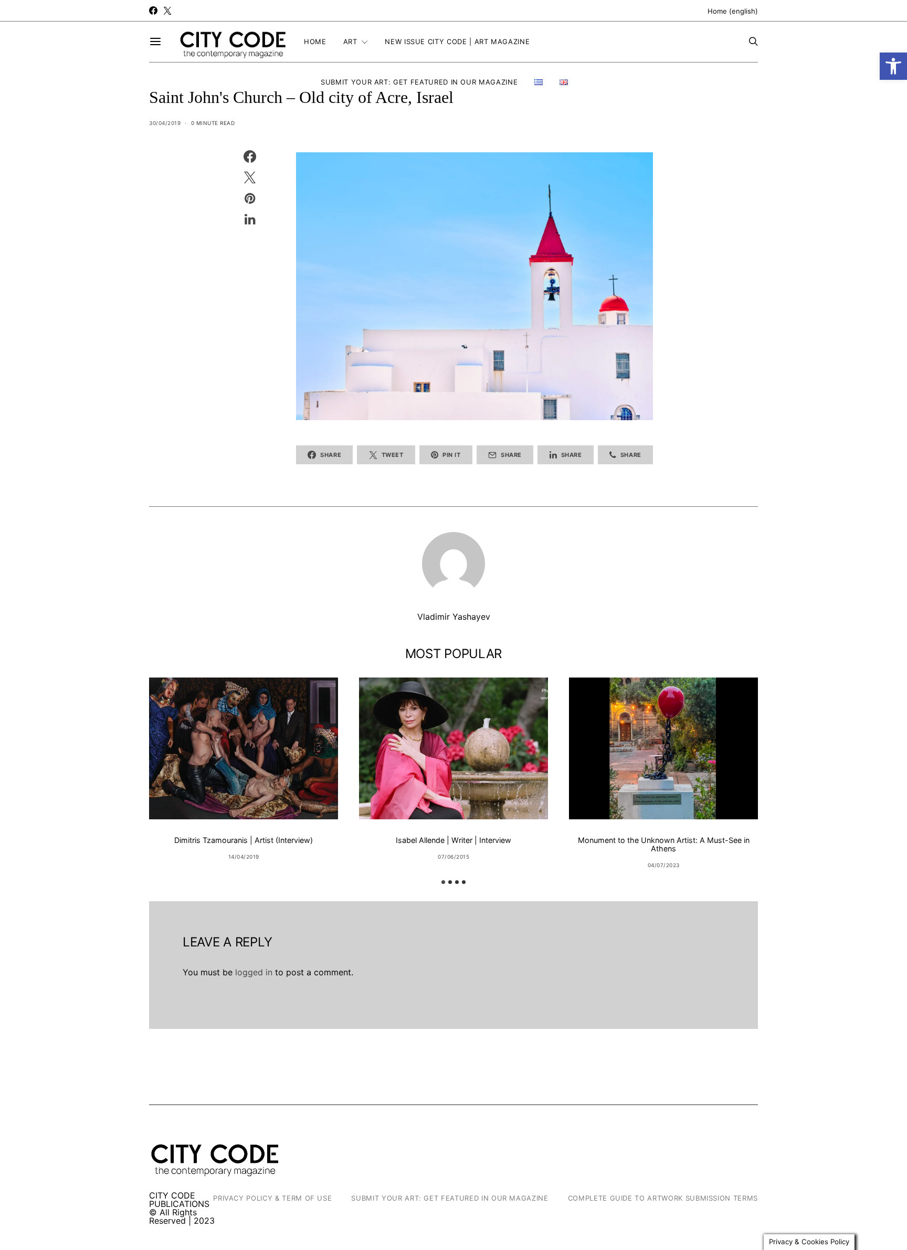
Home (315, 41)
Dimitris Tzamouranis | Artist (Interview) (243, 840)
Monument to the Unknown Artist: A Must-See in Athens (664, 844)
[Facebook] (153, 10)
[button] (893, 66)
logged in (253, 972)
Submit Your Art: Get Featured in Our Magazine (419, 82)
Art (350, 41)
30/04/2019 (165, 123)
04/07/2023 (664, 865)
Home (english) (733, 11)
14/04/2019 (243, 856)
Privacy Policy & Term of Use (272, 1198)
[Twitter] (167, 10)
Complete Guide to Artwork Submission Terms (663, 1198)
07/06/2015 (453, 856)
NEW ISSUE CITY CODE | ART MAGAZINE (457, 41)
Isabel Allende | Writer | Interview (453, 840)
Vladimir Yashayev (453, 616)
